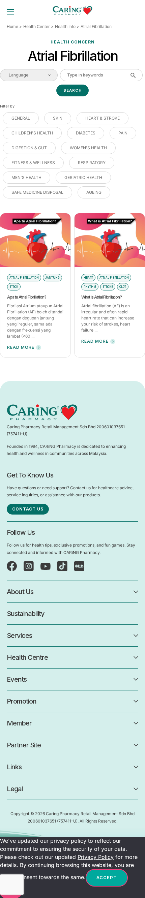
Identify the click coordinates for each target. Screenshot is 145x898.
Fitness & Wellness (33, 162)
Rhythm (90, 286)
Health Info (65, 26)
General (20, 118)
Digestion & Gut (29, 147)
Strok (13, 286)
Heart (88, 277)
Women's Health (88, 147)
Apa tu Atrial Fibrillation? (26, 297)
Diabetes (85, 132)
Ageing (94, 192)
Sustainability (26, 614)
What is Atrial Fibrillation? (101, 297)
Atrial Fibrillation (24, 277)
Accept (106, 877)
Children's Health (32, 132)
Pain (122, 132)
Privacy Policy (96, 857)
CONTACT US (28, 509)
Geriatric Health (83, 177)
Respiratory (92, 162)
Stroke (108, 286)
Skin (57, 118)
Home (12, 26)
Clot (122, 286)
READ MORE (20, 347)
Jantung (52, 277)
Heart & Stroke (102, 118)
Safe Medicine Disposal (37, 192)
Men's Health (26, 177)
